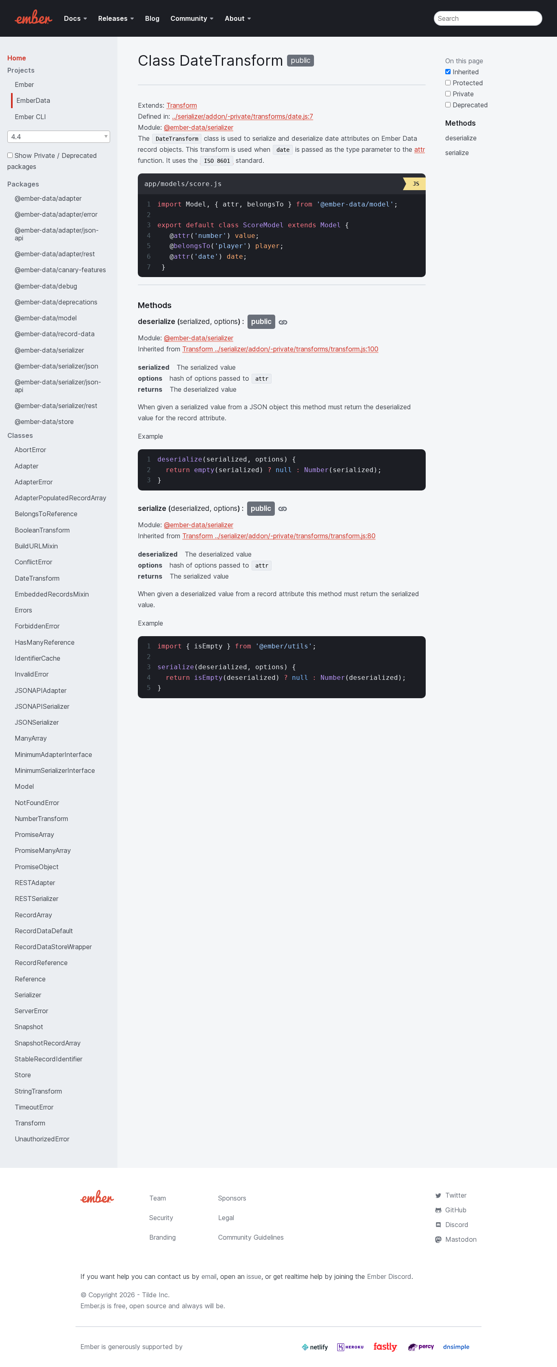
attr (419, 149)
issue (254, 1276)
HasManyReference (45, 642)
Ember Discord (389, 1276)
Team (157, 1198)
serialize (457, 153)
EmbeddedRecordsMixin (52, 594)
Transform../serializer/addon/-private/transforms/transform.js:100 (280, 349)
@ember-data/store (44, 421)
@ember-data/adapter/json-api (57, 234)
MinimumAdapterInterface (53, 754)
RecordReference (41, 963)
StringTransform (38, 1091)
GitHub (455, 1210)
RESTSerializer (36, 898)
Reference (30, 979)
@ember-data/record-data (55, 334)
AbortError (30, 450)
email (209, 1276)
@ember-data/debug (46, 286)
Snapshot (29, 1027)
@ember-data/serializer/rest (56, 406)
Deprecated (469, 105)
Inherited (465, 72)
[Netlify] (316, 1350)
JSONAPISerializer (42, 706)
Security (161, 1218)
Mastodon (461, 1239)
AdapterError (34, 482)
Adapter (26, 466)
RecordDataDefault (44, 931)
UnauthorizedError (42, 1139)
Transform (30, 1123)
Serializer (28, 995)
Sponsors (232, 1198)
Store (23, 1075)
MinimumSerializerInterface (55, 770)
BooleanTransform (42, 530)
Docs (72, 18)
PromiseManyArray (43, 850)
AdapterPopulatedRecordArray (60, 498)
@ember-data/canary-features (60, 270)
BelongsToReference (46, 514)
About (235, 18)
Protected (467, 83)
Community (188, 18)
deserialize (461, 138)
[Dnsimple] (456, 1350)
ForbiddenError (37, 626)
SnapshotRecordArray (48, 1043)
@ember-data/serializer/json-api (58, 385)
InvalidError (32, 674)
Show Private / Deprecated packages (52, 161)
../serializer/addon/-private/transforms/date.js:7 (242, 116)
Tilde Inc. (156, 1295)
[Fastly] (386, 1350)
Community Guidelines (251, 1237)
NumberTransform (41, 818)
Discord (457, 1225)
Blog (152, 18)
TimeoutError (34, 1107)
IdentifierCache (37, 658)
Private (462, 94)
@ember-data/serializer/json (56, 366)
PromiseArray (34, 834)
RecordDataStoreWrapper (53, 947)
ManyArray (31, 738)
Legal (226, 1218)
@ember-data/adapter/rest (55, 254)
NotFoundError (37, 803)
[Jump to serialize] (282, 508)
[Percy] (422, 1350)
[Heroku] (351, 1350)
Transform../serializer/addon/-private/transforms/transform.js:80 (279, 536)
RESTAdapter (35, 883)
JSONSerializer (37, 722)
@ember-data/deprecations (56, 302)
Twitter (455, 1195)
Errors (23, 610)
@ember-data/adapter (48, 198)
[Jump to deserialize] (283, 321)
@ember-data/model (46, 318)
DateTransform (37, 578)
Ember (24, 84)
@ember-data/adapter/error (56, 214)
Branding (162, 1237)
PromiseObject (37, 867)
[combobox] (58, 137)
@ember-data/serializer (49, 350)
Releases (113, 18)
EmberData (33, 100)
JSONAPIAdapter (40, 690)
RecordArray (33, 915)
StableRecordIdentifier (48, 1059)
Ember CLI (30, 117)
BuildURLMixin (36, 546)
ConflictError (33, 562)
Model (24, 786)
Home (16, 58)
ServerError (31, 1011)
